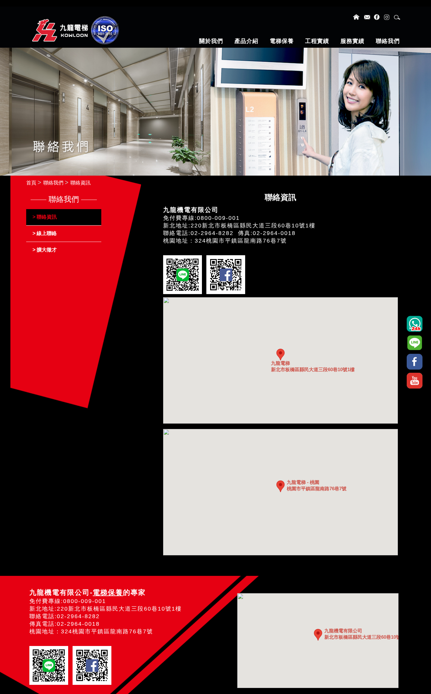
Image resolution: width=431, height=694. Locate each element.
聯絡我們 (53, 182)
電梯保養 (108, 592)
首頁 (31, 182)
